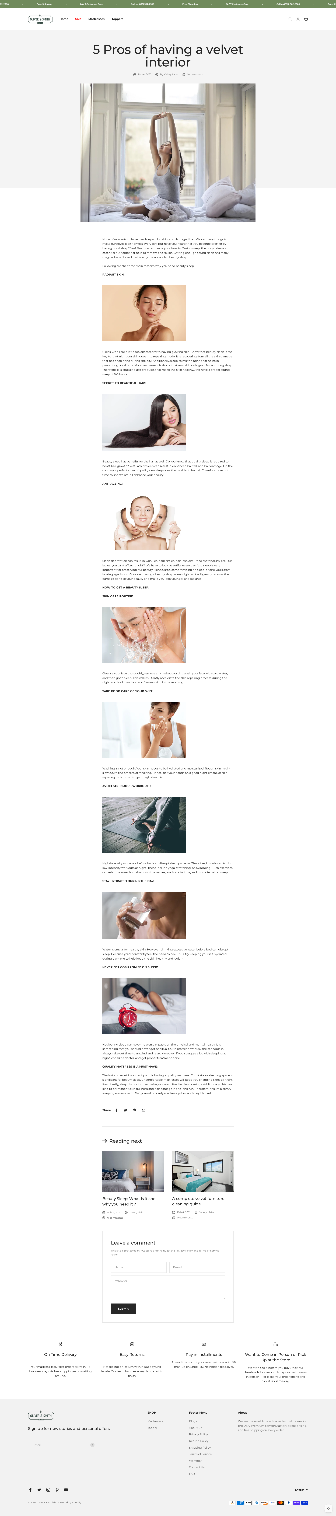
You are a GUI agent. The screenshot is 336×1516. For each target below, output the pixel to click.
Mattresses (96, 19)
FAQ (192, 1474)
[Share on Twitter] (125, 1110)
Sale (78, 19)
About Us (195, 1428)
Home (63, 19)
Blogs (193, 1421)
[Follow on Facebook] (30, 1489)
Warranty (195, 1460)
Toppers (117, 19)
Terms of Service (209, 1250)
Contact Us (197, 1467)
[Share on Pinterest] (134, 1110)
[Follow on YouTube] (66, 1489)
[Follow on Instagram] (48, 1489)
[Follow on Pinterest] (57, 1489)
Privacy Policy (184, 1250)
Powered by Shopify (69, 1502)
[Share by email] (143, 1110)
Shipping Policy (200, 1447)
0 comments (195, 74)
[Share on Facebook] (116, 1110)
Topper (152, 1428)
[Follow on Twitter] (39, 1489)
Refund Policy (198, 1441)
